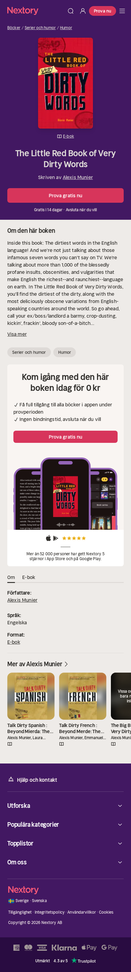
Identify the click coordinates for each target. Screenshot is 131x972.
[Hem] (36, 11)
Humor (66, 28)
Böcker (13, 28)
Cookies (106, 912)
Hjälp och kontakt (37, 780)
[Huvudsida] (122, 11)
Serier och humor (40, 28)
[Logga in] (83, 11)
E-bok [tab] (28, 577)
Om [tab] (11, 577)
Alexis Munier (78, 177)
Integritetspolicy (50, 912)
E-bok (13, 642)
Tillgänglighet (20, 912)
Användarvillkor (81, 912)
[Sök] (71, 11)
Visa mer (17, 334)
